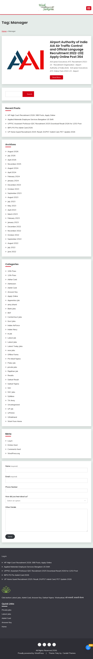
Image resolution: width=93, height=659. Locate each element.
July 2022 (11, 247)
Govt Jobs (12, 321)
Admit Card (12, 288)
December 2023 (14, 185)
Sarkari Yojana (13, 384)
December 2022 (14, 226)
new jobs (11, 350)
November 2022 (14, 231)
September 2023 (15, 193)
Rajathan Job (13, 371)
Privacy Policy (39, 644)
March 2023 (13, 214)
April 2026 (12, 160)
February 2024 (14, 176)
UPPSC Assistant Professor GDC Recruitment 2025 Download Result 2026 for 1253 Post (45, 123)
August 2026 (13, 151)
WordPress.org (14, 453)
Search (29, 94)
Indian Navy (12, 329)
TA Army (11, 400)
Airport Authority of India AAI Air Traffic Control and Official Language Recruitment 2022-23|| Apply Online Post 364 (68, 49)
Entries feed (12, 445)
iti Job (10, 334)
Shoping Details (44, 644)
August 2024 (13, 168)
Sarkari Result (13, 379)
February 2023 (14, 218)
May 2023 (12, 206)
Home (4, 31)
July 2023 (11, 201)
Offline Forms (13, 354)
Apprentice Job (14, 300)
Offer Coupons (49, 644)
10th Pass (12, 271)
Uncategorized (14, 404)
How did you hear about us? (16, 496)
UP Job (10, 409)
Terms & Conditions (54, 644)
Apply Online (13, 296)
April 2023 (12, 210)
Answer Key (13, 292)
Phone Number (11, 487)
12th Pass (12, 275)
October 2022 (13, 235)
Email (11, 476)
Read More (56, 77)
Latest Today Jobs (15, 346)
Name (11, 466)
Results (11, 375)
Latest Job (12, 338)
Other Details (10, 507)
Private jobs (6, 610)
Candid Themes (69, 653)
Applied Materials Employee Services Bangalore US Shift (31, 119)
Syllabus (11, 396)
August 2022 (13, 243)
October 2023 (13, 189)
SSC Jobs (11, 392)
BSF (9, 313)
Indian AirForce (14, 325)
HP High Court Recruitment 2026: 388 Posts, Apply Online (31, 115)
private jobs (12, 367)
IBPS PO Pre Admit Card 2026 (20, 128)
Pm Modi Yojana (14, 359)
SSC (9, 388)
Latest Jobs (12, 342)
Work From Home (15, 421)
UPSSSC (11, 413)
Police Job (12, 363)
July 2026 (11, 155)
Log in (10, 441)
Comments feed (14, 449)
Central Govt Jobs (15, 317)
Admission (12, 284)
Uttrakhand (12, 417)
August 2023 (13, 197)
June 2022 (12, 251)
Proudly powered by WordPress (31, 653)
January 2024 (13, 180)
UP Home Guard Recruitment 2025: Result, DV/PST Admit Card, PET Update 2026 (41, 132)
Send (10, 536)
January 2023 (13, 222)
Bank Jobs (12, 308)
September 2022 (15, 239)
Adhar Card (12, 279)
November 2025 (14, 164)
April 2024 (12, 172)
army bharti (12, 304)
